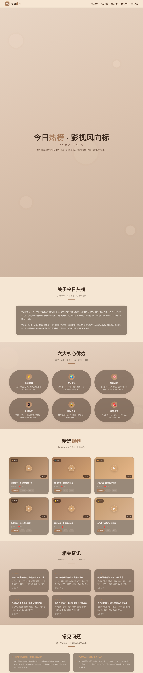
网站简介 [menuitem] (94, 4)
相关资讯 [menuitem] (124, 4)
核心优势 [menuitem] (104, 4)
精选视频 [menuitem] (114, 4)
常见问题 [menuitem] (134, 4)
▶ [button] (28, 468)
